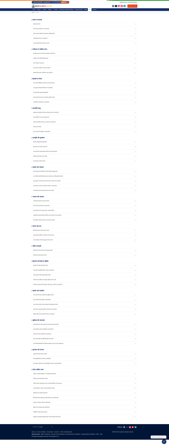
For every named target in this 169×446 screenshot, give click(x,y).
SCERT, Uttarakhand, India (66, 431)
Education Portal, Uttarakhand (58, 434)
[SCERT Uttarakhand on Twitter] (127, 427)
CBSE (101, 434)
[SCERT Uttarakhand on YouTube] (133, 427)
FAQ (90, 9)
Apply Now (65, 2)
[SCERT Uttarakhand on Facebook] (124, 427)
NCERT (97, 434)
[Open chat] (164, 441)
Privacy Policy (50, 431)
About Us (34, 431)
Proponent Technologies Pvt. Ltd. (51, 436)
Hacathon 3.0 (47, 2)
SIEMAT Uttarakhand (45, 434)
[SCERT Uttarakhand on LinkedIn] (136, 427)
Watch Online (133, 6)
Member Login (123, 2)
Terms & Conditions (41, 431)
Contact (94, 9)
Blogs (85, 9)
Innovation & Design (66, 9)
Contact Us (56, 431)
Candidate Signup (132, 2)
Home (34, 9)
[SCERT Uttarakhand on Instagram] (130, 427)
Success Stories (79, 9)
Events (44, 9)
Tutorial (56, 9)
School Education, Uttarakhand (73, 434)
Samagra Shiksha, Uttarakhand (88, 434)
